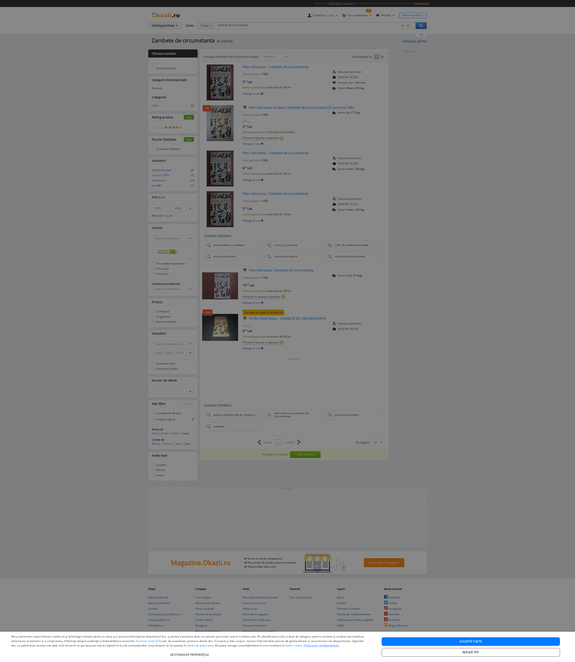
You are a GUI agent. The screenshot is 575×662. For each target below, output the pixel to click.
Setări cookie (293, 645)
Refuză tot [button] (470, 652)
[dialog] (287, 647)
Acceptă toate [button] (471, 641)
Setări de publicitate (200, 645)
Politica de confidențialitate (321, 645)
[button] (190, 652)
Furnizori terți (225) (148, 641)
